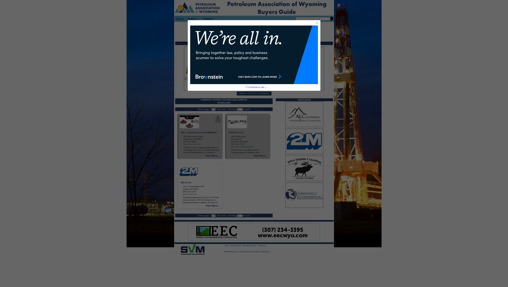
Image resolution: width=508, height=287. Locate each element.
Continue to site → (256, 87)
